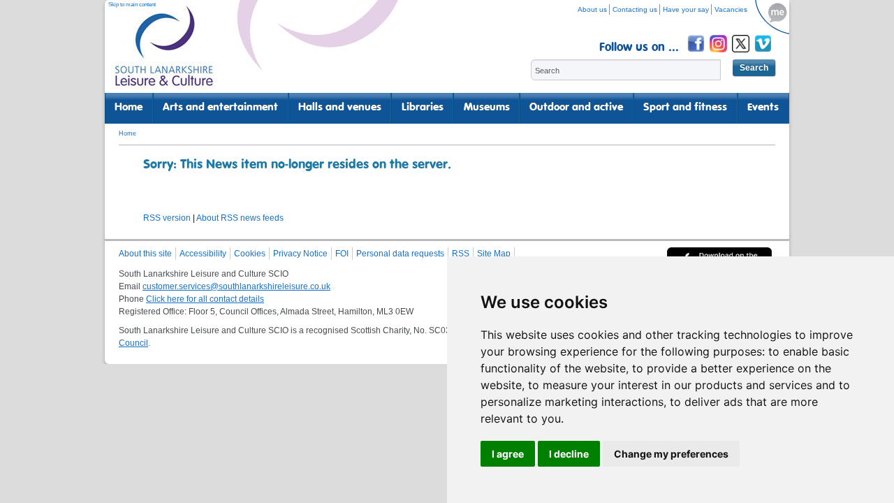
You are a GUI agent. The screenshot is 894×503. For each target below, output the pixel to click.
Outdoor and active (576, 107)
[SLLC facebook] (697, 54)
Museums (487, 107)
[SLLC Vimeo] (764, 54)
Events (763, 107)
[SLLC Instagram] (719, 54)
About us (592, 9)
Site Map (494, 253)
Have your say (686, 9)
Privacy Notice (300, 253)
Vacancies (731, 9)
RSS (460, 253)
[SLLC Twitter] (742, 54)
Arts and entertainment (220, 107)
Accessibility (202, 253)
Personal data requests (400, 253)
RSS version (167, 218)
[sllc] (164, 52)
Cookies (249, 253)
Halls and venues (339, 107)
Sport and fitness (685, 107)
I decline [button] (569, 454)
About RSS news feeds (240, 218)
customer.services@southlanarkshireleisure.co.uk (236, 286)
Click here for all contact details (205, 299)
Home (128, 107)
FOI (342, 253)
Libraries (423, 107)
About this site (145, 253)
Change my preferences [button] (671, 454)
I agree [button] (508, 454)
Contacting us (635, 9)
